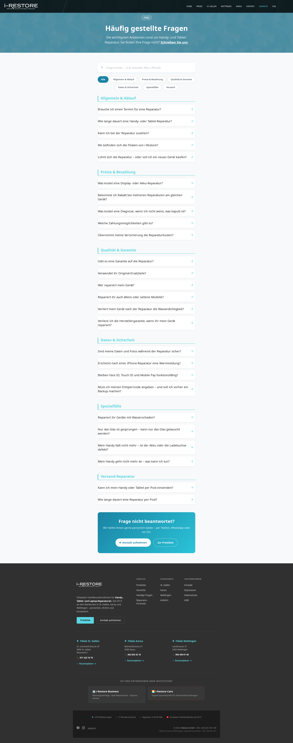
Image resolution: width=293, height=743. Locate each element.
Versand (170, 87)
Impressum (190, 590)
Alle (103, 79)
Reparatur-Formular (142, 602)
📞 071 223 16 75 (85, 657)
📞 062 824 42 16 (133, 654)
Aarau (239, 6)
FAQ (274, 6)
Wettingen (226, 6)
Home (189, 6)
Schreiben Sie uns (174, 42)
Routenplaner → (87, 663)
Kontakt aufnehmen (134, 542)
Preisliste (141, 585)
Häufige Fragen (144, 595)
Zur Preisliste (165, 542)
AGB (186, 600)
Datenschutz (190, 595)
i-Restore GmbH (188, 727)
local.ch (91, 728)
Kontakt (250, 6)
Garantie (263, 6)
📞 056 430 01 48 (180, 654)
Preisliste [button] (85, 620)
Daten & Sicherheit (128, 87)
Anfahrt (164, 600)
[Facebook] (78, 727)
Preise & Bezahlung (152, 79)
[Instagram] (83, 727)
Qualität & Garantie (181, 79)
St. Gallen (211, 6)
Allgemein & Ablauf (123, 79)
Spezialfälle (152, 87)
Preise (199, 6)
